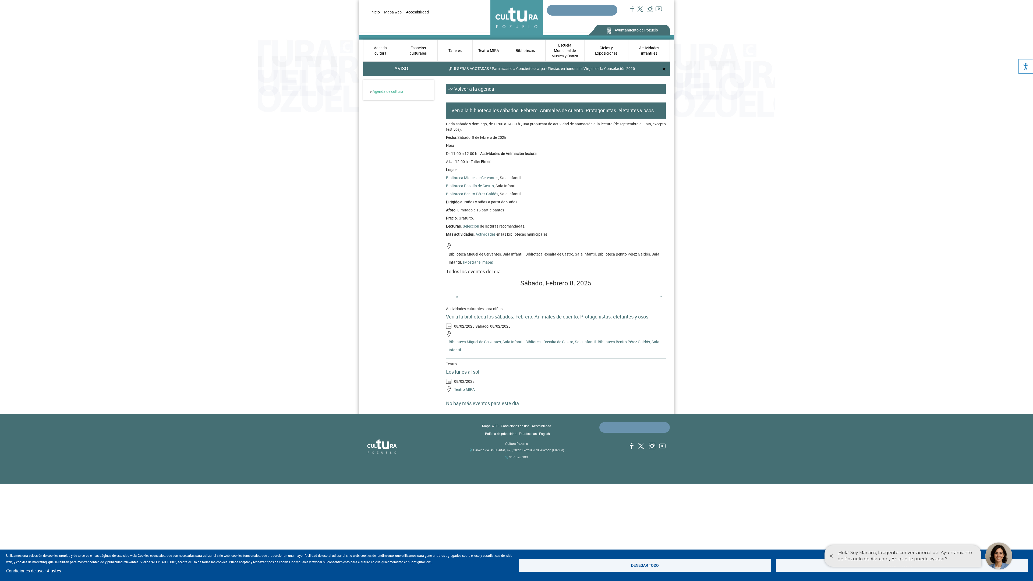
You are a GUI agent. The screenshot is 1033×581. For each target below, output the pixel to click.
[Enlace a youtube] (656, 12)
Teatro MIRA (488, 50)
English (544, 433)
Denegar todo (645, 565)
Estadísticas (528, 433)
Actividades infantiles (649, 50)
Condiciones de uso (515, 426)
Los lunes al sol (462, 372)
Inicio (375, 12)
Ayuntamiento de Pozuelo (636, 30)
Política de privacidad (500, 433)
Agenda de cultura (388, 91)
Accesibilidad (417, 12)
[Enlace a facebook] (630, 12)
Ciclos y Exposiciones (606, 50)
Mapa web (393, 12)
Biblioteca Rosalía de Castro (470, 185)
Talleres (455, 50)
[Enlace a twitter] (638, 12)
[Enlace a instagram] (647, 12)
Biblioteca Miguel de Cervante (471, 177)
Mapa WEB (490, 426)
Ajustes (54, 571)
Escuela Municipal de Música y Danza (564, 50)
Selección (471, 226)
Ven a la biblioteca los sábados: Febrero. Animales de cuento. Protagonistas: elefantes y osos (547, 316)
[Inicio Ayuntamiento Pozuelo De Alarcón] (411, 446)
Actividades (486, 234)
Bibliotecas (525, 50)
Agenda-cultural (381, 50)
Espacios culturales (418, 50)
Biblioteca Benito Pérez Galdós (472, 193)
